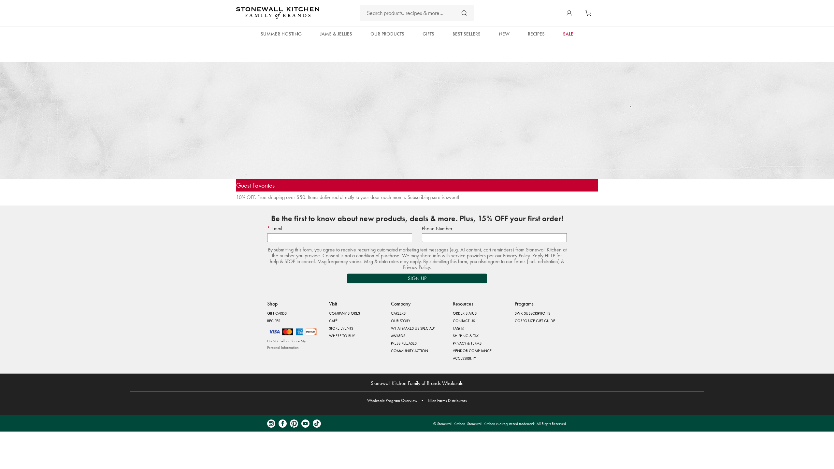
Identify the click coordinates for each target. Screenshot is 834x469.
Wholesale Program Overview (392, 400)
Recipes (273, 320)
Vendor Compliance (472, 350)
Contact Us (464, 320)
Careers (398, 313)
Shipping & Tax (466, 335)
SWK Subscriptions (532, 313)
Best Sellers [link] (467, 34)
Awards (398, 335)
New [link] (504, 34)
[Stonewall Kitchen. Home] (277, 13)
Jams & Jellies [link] (336, 34)
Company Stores (344, 313)
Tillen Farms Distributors (447, 400)
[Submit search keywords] (464, 12)
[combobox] (417, 13)
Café (333, 320)
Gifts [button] (428, 34)
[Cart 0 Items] (590, 13)
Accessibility (464, 358)
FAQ (457, 328)
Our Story (400, 320)
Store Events (341, 328)
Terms (519, 261)
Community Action (409, 350)
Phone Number (437, 228)
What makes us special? (413, 328)
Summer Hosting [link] (281, 34)
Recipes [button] (536, 34)
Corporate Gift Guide (535, 320)
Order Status (465, 313)
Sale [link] (568, 34)
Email (276, 228)
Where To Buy (342, 335)
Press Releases (404, 343)
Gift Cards (277, 313)
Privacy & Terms (467, 343)
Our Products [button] (387, 34)
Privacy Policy (416, 267)
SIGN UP (417, 278)
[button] (569, 13)
